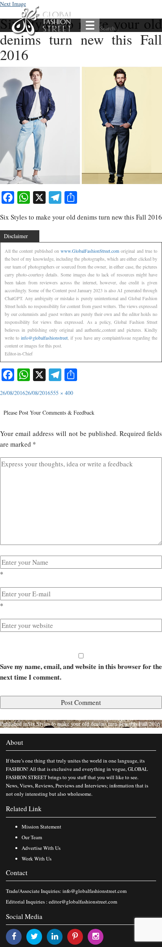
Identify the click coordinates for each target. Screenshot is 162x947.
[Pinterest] (75, 936)
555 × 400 (61, 392)
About (14, 742)
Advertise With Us (41, 847)
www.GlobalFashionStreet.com (90, 251)
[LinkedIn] (55, 936)
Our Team (32, 837)
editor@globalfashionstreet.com (83, 901)
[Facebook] (14, 936)
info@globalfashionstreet (44, 337)
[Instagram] (95, 936)
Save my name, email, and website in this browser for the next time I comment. (81, 671)
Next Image (13, 4)
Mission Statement (41, 826)
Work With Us (37, 858)
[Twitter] (34, 936)
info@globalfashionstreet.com (95, 890)
